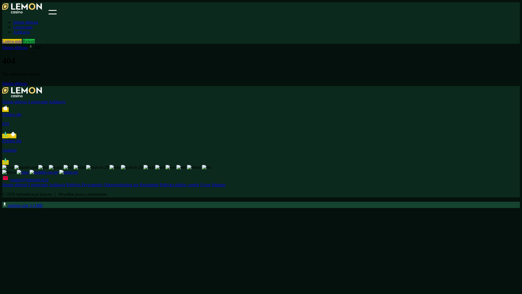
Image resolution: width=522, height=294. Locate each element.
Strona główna (25, 22)
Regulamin (149, 184)
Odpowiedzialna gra (121, 184)
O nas (205, 184)
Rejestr (29, 41)
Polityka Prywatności (84, 184)
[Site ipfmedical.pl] (24, 13)
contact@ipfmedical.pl (29, 179)
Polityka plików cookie (179, 184)
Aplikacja (21, 32)
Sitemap (218, 184)
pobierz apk (25, 205)
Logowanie (23, 27)
